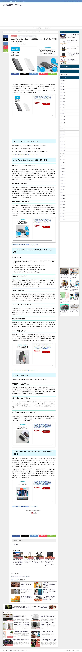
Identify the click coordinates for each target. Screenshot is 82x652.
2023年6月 (62, 195)
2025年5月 (62, 125)
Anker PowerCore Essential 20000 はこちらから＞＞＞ (25, 154)
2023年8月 (62, 189)
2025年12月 (62, 104)
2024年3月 (62, 168)
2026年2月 (62, 98)
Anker (35, 36)
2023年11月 (62, 180)
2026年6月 (62, 86)
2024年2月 (62, 171)
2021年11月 (62, 219)
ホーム (4, 650)
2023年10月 (62, 183)
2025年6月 (62, 122)
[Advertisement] (41, 17)
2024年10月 (62, 147)
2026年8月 (62, 80)
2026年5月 (62, 89)
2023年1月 (62, 210)
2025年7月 (62, 119)
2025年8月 (62, 116)
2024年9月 (62, 150)
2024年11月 (62, 144)
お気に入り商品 (14, 36)
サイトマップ (24, 650)
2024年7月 (62, 156)
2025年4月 (62, 128)
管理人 (16, 544)
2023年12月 (62, 177)
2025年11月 (62, 107)
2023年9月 (62, 186)
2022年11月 (62, 213)
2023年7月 (62, 192)
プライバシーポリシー (17, 650)
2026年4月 (62, 92)
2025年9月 (62, 113)
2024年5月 (62, 162)
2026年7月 (62, 83)
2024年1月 (62, 174)
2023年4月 (62, 201)
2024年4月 (62, 165)
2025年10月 (62, 110)
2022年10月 (62, 216)
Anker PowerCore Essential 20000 (25, 36)
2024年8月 (62, 153)
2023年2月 (62, 207)
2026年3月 (62, 95)
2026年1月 (62, 101)
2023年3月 (62, 204)
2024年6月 (62, 159)
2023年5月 (62, 198)
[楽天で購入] (42, 102)
